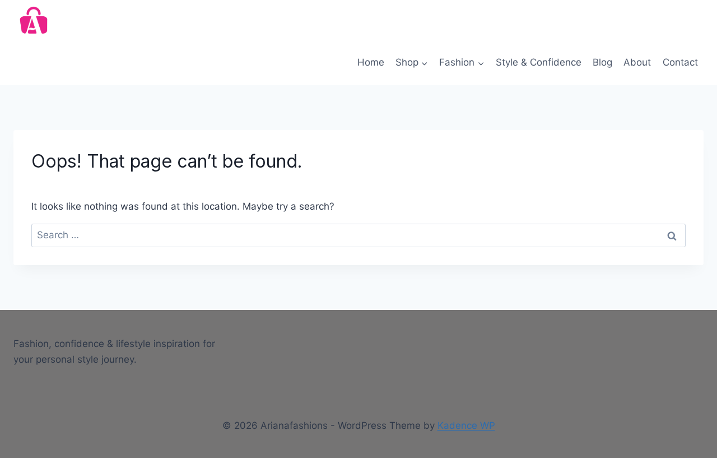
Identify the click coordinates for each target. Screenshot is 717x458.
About (637, 62)
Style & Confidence (538, 62)
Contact (680, 62)
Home (370, 62)
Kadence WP (466, 425)
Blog (602, 62)
